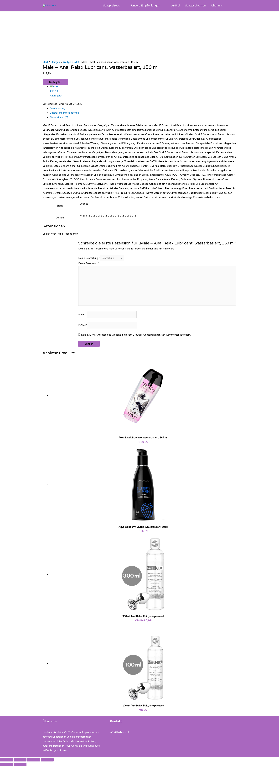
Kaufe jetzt (55, 82)
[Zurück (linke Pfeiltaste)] (6, 764)
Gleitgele (56, 62)
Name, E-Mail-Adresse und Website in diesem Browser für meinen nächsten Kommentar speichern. (136, 334)
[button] (121, 5)
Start (45, 62)
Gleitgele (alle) (71, 62)
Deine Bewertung (89, 258)
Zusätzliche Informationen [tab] (64, 112)
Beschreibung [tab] (57, 108)
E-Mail (82, 325)
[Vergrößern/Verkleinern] (6, 759)
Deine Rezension (88, 263)
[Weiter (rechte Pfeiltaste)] (20, 764)
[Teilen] (33, 759)
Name (82, 314)
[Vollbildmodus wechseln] (20, 759)
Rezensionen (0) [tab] (59, 117)
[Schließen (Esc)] (47, 759)
